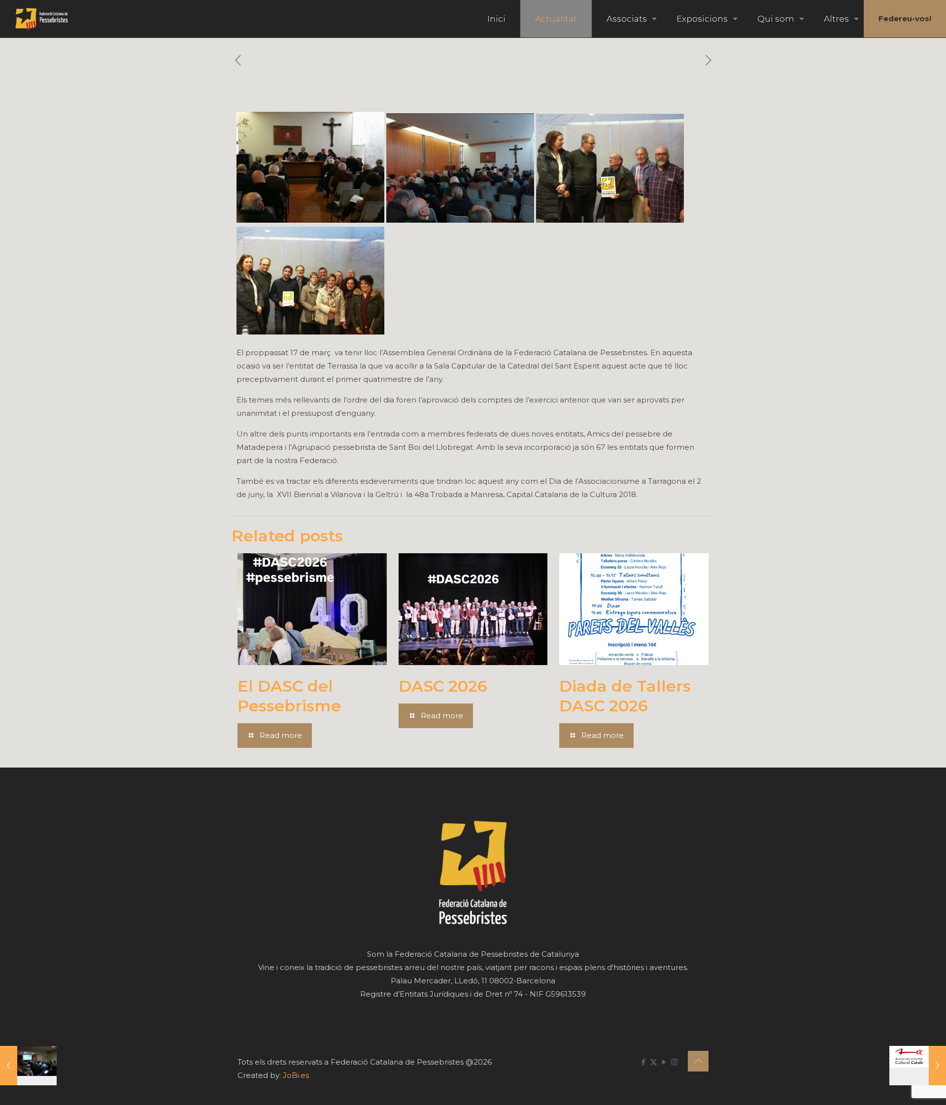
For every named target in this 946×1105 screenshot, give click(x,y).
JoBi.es (296, 1075)
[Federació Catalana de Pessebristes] (41, 18)
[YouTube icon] (664, 1062)
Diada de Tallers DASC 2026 (625, 695)
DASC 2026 (443, 686)
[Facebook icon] (643, 1062)
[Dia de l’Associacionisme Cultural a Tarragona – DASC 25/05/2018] (917, 1065)
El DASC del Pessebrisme (289, 695)
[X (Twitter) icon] (653, 1062)
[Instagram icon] (674, 1062)
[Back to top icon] (698, 1061)
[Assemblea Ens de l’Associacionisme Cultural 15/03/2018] (28, 1065)
